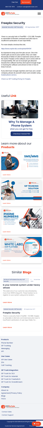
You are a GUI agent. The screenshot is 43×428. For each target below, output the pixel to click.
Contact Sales (7, 412)
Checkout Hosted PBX (21, 134)
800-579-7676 (10, 7)
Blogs (3, 396)
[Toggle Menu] (39, 14)
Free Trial (15, 2)
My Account (26, 2)
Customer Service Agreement (14, 426)
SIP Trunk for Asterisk (9, 376)
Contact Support (8, 415)
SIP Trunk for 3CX (8, 373)
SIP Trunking (6, 345)
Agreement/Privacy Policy (11, 393)
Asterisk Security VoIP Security (12, 27)
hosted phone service (8, 75)
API (2, 351)
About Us (4, 390)
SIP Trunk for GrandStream (11, 382)
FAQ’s (3, 399)
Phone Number (7, 343)
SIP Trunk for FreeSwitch (10, 379)
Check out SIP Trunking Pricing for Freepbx (15, 79)
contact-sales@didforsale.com (27, 7)
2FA (2, 362)
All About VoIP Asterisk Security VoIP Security (14, 280)
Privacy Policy (33, 426)
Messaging (5, 348)
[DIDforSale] (10, 14)
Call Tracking (6, 365)
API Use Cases (6, 359)
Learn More (6, 175)
